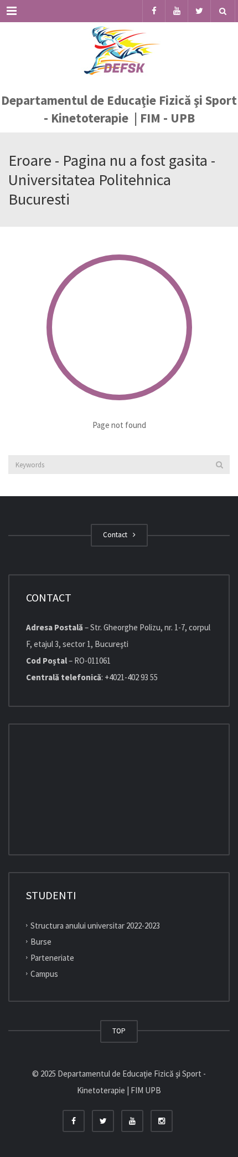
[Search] (219, 464)
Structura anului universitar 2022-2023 (95, 925)
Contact (117, 534)
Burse (40, 941)
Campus (44, 973)
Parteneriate (52, 957)
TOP (119, 1031)
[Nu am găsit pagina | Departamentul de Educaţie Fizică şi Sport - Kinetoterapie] (119, 50)
